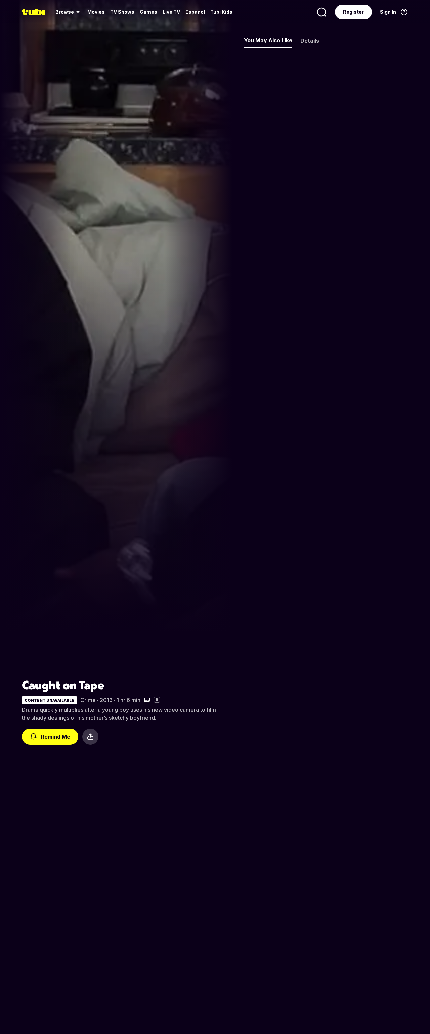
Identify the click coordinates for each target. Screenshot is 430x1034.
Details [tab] (309, 40)
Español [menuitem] (195, 12)
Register (353, 12)
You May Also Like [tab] (268, 40)
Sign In (388, 12)
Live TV (171, 12)
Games (148, 12)
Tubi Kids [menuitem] (221, 12)
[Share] (90, 736)
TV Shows (122, 12)
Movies (96, 12)
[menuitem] (68, 12)
